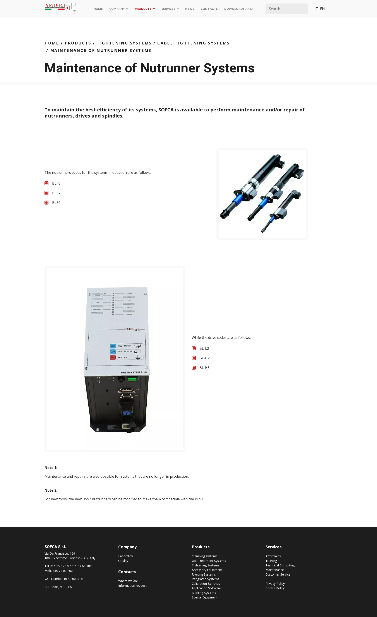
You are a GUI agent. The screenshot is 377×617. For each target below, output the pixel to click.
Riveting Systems (204, 574)
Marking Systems (204, 593)
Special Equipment (205, 597)
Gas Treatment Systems (209, 561)
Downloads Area (239, 9)
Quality (123, 561)
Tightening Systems (205, 565)
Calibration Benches (206, 583)
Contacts (209, 9)
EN (322, 8)
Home (98, 9)
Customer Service (278, 574)
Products (143, 9)
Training (271, 561)
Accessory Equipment (207, 570)
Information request (132, 585)
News (189, 9)
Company (117, 9)
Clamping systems (205, 556)
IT (316, 8)
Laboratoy (125, 556)
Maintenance (275, 570)
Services (168, 9)
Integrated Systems (205, 579)
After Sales (273, 556)
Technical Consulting (280, 565)
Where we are (128, 581)
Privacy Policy (275, 583)
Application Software (206, 588)
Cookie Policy (275, 588)
